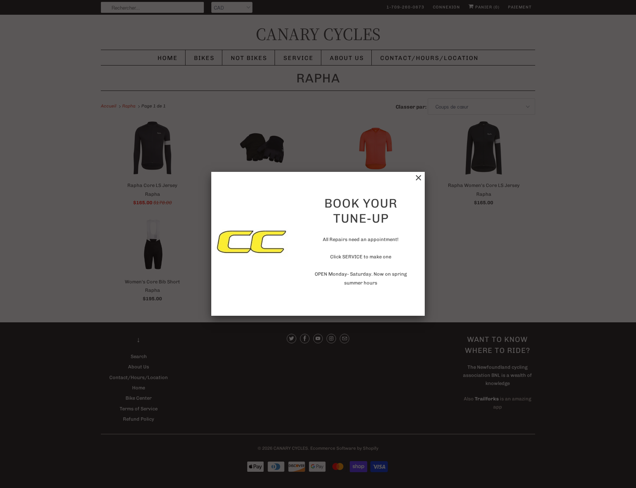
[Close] (418, 178)
